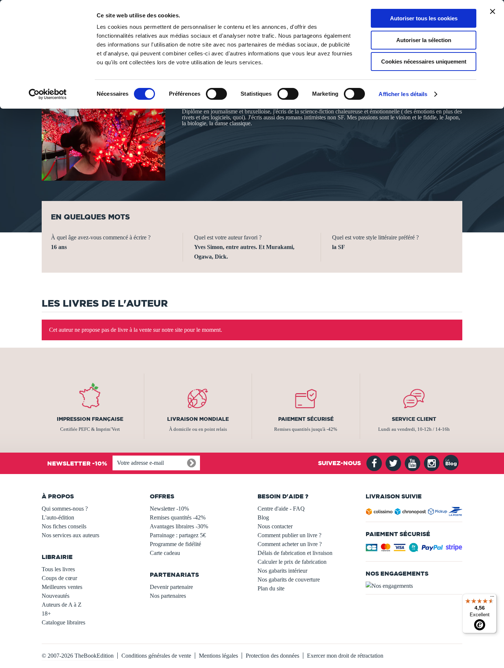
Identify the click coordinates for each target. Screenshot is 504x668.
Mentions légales (218, 655)
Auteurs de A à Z (62, 604)
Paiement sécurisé (306, 419)
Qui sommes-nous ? (65, 508)
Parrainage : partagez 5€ (178, 535)
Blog (263, 517)
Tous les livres (58, 569)
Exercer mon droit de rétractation (345, 655)
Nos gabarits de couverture (289, 579)
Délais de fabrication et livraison (295, 553)
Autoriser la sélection (423, 40)
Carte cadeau (165, 553)
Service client (414, 419)
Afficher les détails (403, 94)
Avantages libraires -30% (179, 526)
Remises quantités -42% (178, 517)
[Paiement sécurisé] (414, 549)
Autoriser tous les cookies (424, 18)
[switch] (216, 94)
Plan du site (271, 588)
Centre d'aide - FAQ (281, 508)
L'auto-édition (58, 517)
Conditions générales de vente (156, 655)
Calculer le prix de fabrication (292, 562)
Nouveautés (55, 596)
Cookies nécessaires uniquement (423, 61)
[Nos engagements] (414, 586)
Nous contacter (275, 526)
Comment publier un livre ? (289, 535)
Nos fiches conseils (64, 526)
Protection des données (272, 655)
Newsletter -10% (169, 508)
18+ (46, 613)
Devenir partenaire (171, 587)
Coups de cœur (59, 578)
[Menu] (492, 598)
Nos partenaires (168, 596)
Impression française (90, 419)
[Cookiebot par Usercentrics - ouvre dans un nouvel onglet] (47, 94)
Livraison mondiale (198, 419)
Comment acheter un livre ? (290, 544)
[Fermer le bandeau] (492, 11)
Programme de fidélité (175, 544)
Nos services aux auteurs (70, 535)
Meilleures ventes (62, 587)
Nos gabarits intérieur (282, 571)
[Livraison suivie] (414, 513)
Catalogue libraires (63, 622)
